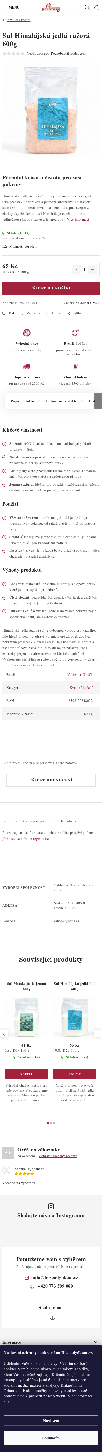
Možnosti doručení (23, 246)
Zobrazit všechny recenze (58, 1155)
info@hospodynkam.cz (55, 1277)
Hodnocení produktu (61, 401)
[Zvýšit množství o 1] (92, 269)
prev (4, 1033)
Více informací (78, 219)
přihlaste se (11, 838)
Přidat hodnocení (51, 780)
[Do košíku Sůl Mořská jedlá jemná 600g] (26, 1074)
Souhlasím (51, 1438)
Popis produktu (22, 401)
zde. (7, 1401)
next (98, 1033)
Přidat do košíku (51, 288)
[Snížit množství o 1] (76, 269)
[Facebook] (52, 1317)
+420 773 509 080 (55, 1286)
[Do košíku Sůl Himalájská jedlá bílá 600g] (74, 1074)
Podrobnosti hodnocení (68, 53)
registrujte (41, 838)
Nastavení (51, 1420)
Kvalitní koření (81, 687)
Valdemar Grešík (88, 303)
